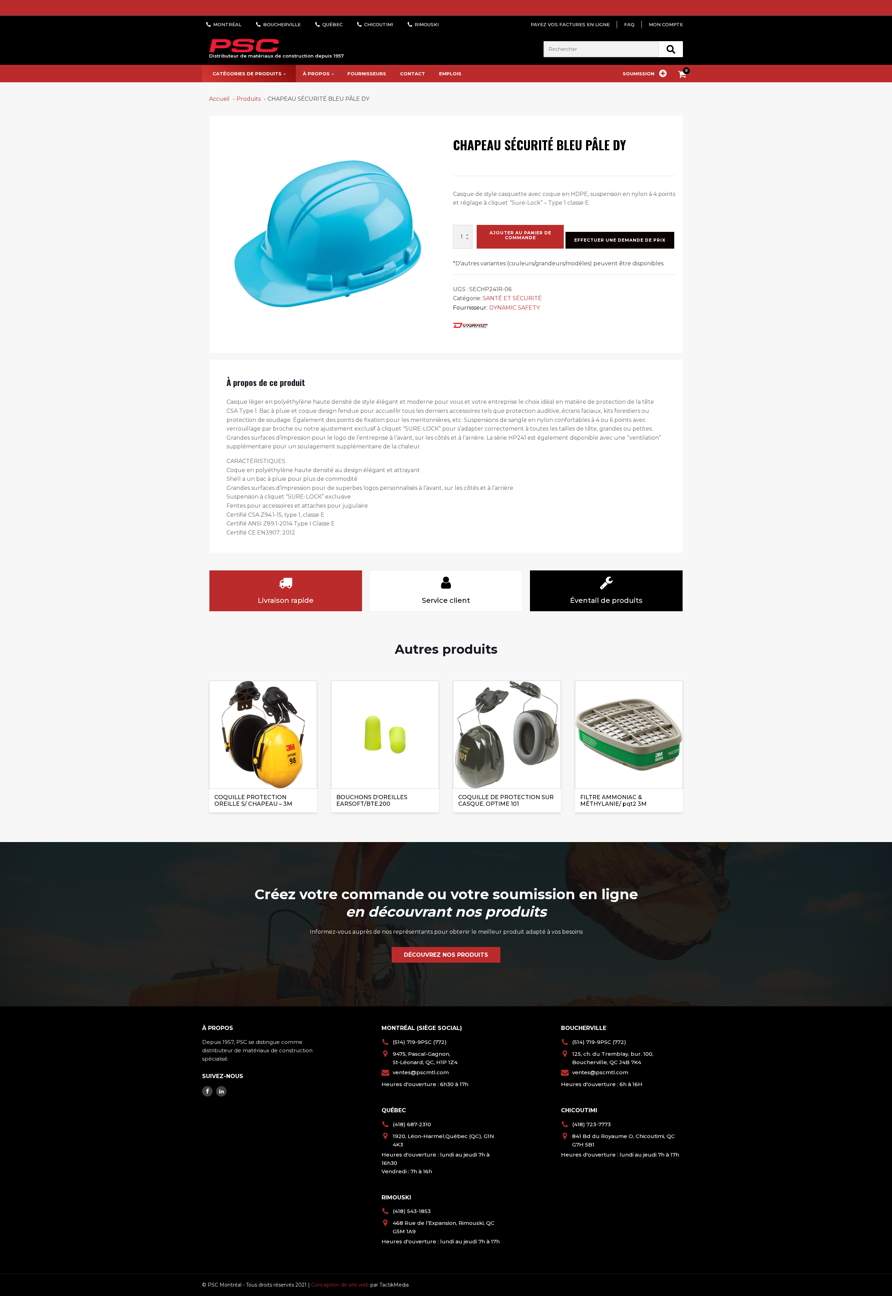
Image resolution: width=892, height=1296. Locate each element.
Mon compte (666, 24)
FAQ (629, 24)
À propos (316, 73)
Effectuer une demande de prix (620, 240)
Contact (412, 73)
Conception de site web (340, 1285)
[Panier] (684, 75)
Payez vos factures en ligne (570, 24)
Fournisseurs (366, 73)
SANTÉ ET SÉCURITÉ (512, 298)
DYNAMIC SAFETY (514, 307)
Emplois (450, 73)
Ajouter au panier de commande (520, 235)
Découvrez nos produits (446, 955)
